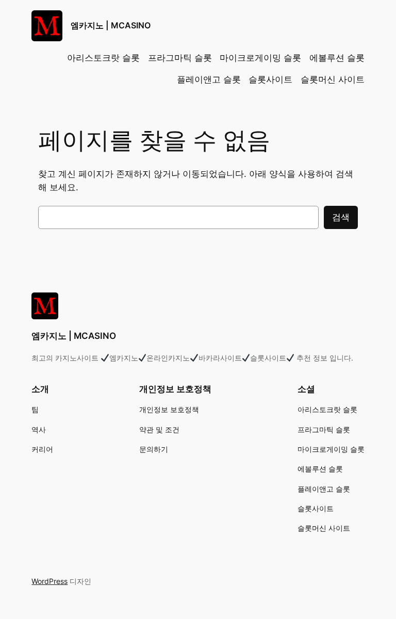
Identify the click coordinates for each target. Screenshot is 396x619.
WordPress (49, 581)
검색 (341, 217)
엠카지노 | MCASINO (111, 25)
